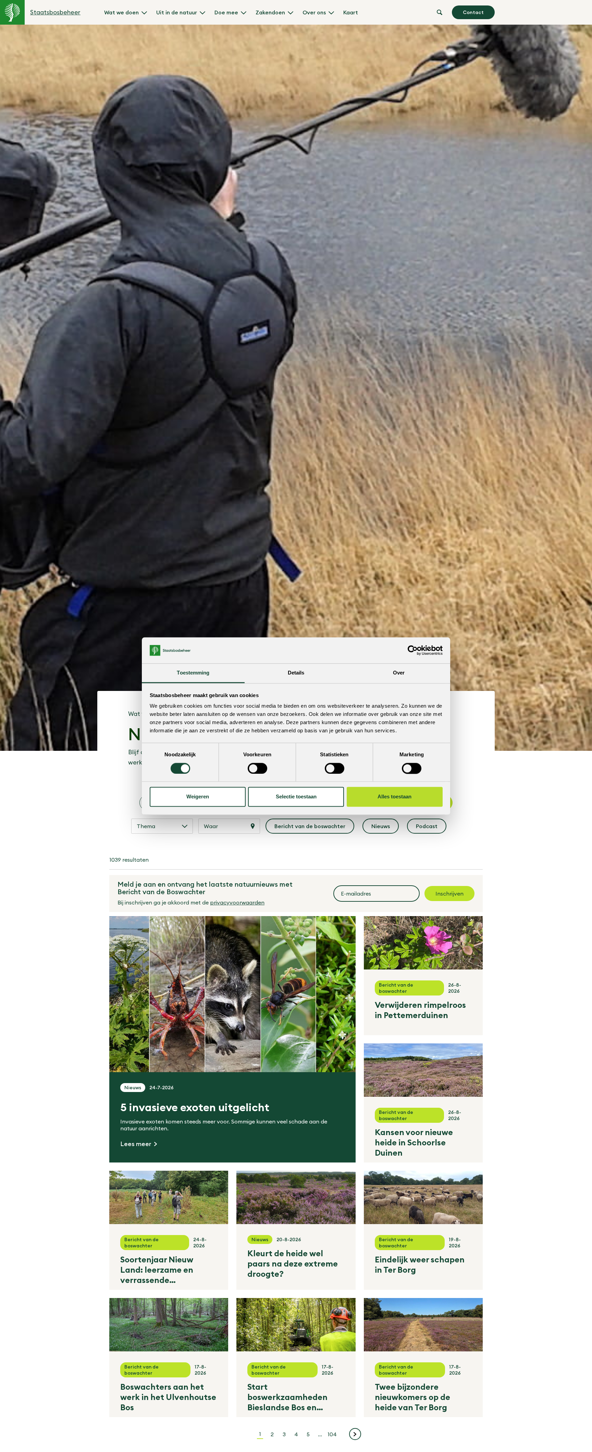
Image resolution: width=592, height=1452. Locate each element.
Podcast (431, 828)
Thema (146, 826)
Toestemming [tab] (193, 673)
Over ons (314, 12)
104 (333, 1434)
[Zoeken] (439, 12)
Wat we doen (121, 12)
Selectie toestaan (296, 797)
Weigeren (197, 797)
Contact (473, 12)
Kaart (350, 12)
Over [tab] (399, 673)
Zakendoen (270, 12)
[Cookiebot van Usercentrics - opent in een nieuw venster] (413, 650)
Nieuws (385, 828)
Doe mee (226, 12)
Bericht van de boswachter (310, 828)
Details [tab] (296, 673)
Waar (211, 826)
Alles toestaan (394, 797)
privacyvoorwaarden (237, 902)
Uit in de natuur (176, 12)
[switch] (257, 768)
